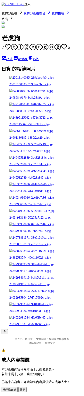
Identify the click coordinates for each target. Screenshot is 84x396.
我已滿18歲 (9, 389)
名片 (36, 59)
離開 (22, 389)
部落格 (23, 59)
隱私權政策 (35, 343)
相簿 (9, 59)
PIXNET (28, 339)
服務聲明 (50, 343)
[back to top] (5, 331)
